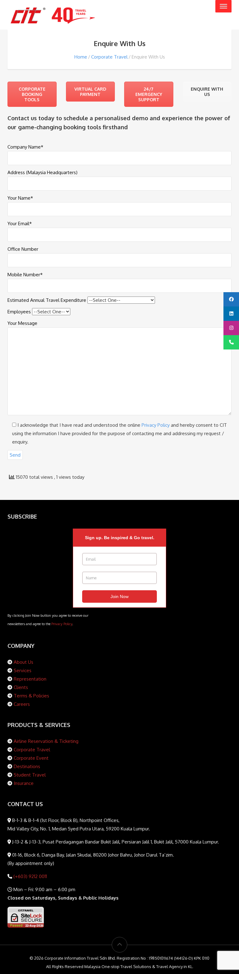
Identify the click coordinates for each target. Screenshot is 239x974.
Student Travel (30, 775)
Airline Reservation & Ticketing (46, 741)
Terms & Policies (31, 696)
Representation (30, 679)
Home (80, 57)
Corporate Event (31, 758)
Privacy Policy (156, 425)
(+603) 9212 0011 (29, 876)
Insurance (24, 783)
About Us (23, 662)
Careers (22, 704)
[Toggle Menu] (223, 6)
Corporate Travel (109, 57)
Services (22, 670)
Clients (21, 687)
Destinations (27, 766)
